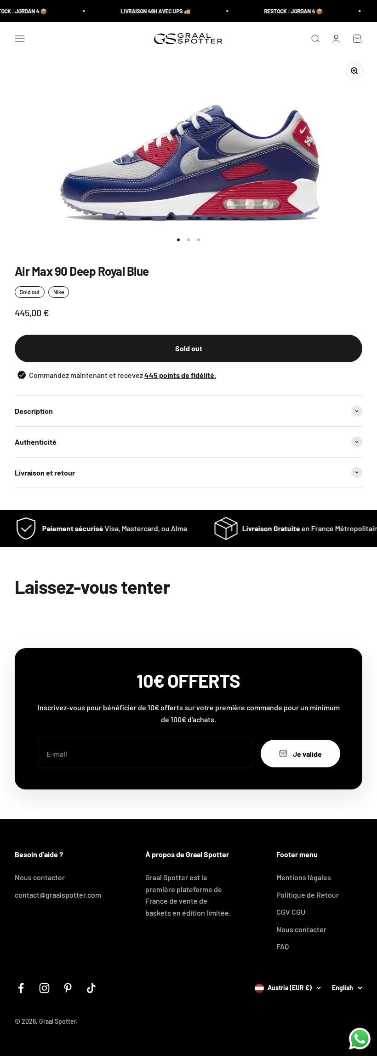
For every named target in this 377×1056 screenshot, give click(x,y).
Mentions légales (303, 877)
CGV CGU (290, 911)
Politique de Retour (307, 894)
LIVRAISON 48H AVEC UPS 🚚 (148, 11)
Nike (58, 292)
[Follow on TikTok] (91, 988)
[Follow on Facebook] (21, 988)
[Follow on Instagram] (44, 988)
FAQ (282, 946)
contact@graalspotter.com (58, 894)
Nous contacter (40, 877)
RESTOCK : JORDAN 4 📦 (285, 11)
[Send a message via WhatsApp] (359, 1038)
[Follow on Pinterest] (68, 988)
